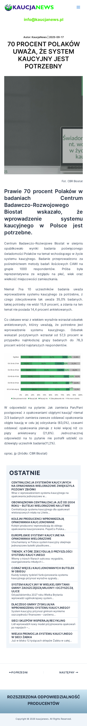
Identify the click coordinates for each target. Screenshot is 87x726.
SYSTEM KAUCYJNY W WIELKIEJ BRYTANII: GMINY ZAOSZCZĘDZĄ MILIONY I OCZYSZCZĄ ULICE (42, 588)
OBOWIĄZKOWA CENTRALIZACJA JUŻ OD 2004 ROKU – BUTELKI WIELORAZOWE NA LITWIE (43, 504)
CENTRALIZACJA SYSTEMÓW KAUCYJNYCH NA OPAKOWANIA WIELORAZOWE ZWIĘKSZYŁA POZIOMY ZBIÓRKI (42, 486)
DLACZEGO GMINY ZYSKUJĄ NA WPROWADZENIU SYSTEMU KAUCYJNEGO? (40, 606)
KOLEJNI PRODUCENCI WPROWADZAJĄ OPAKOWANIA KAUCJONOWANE (37, 520)
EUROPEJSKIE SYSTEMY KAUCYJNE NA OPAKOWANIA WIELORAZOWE (37, 537)
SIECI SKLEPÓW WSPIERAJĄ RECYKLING (38, 620)
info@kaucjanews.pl (43, 19)
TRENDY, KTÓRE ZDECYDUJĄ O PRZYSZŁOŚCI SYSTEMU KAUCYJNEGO (41, 553)
